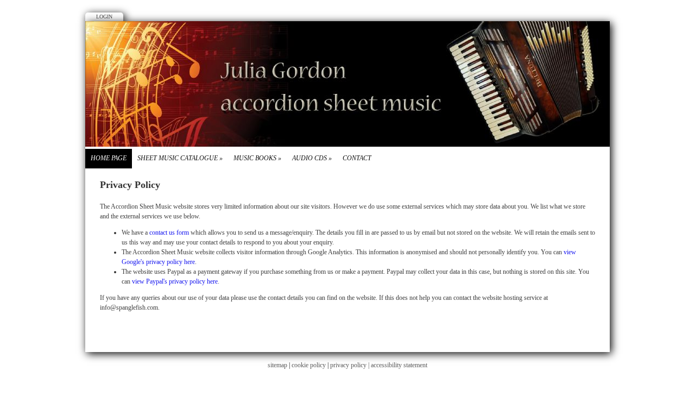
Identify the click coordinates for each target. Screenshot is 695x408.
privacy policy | (350, 365)
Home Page (109, 158)
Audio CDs (312, 158)
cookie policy (309, 365)
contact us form (169, 232)
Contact (357, 158)
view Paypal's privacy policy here (175, 281)
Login (104, 17)
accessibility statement (399, 365)
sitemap (277, 365)
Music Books (257, 158)
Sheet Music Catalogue (180, 158)
